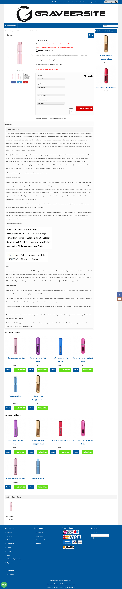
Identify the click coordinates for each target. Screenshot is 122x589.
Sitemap (9, 551)
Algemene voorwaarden (14, 563)
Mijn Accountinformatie (42, 540)
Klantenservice (11, 26)
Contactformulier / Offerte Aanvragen (83, 2)
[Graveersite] (44, 52)
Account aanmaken (64, 2)
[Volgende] (92, 35)
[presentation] (8, 56)
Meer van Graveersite (42, 118)
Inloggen (97, 2)
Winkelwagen (109, 2)
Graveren (9, 536)
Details (8, 370)
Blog (8, 555)
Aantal (71, 108)
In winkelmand (20, 370)
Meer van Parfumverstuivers (58, 118)
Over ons (9, 532)
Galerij (9, 547)
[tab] (49, 124)
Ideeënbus (54, 2)
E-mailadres (94, 532)
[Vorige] (89, 35)
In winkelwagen (84, 108)
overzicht (10, 35)
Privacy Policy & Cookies (14, 559)
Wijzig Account (40, 536)
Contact (9, 540)
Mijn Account (39, 532)
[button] (17, 71)
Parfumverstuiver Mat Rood (106, 88)
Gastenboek (10, 544)
